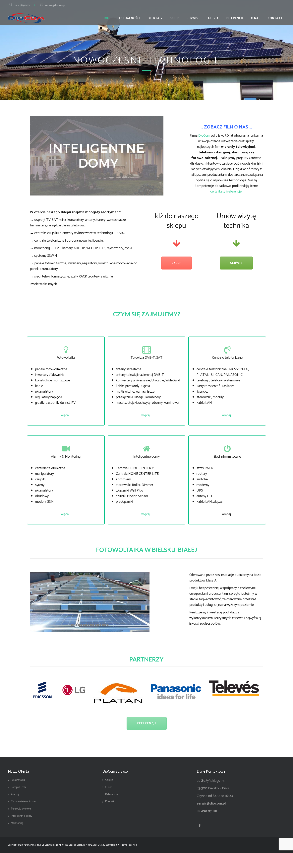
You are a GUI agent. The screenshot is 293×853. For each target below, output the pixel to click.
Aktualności (129, 18)
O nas (256, 18)
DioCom (204, 136)
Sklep (174, 18)
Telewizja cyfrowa (21, 809)
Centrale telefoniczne (23, 802)
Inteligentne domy (21, 816)
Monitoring (17, 823)
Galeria (212, 18)
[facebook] (200, 825)
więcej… (66, 415)
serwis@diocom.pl (55, 5)
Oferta (153, 18)
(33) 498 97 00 (21, 5)
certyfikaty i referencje (226, 191)
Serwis (192, 18)
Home (107, 18)
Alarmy (15, 794)
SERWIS (236, 263)
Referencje (235, 18)
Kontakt (275, 18)
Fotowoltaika (18, 780)
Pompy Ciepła (19, 787)
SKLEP (176, 263)
